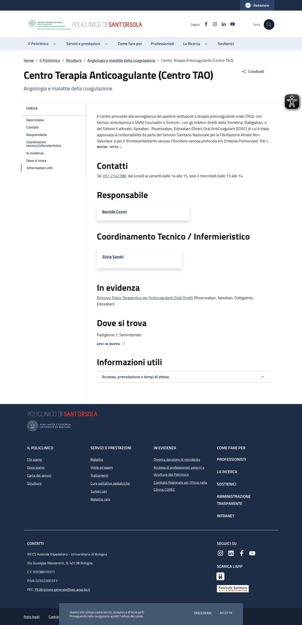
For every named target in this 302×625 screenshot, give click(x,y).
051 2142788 (114, 176)
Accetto (226, 613)
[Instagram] (220, 552)
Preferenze (203, 613)
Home (29, 60)
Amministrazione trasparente (234, 499)
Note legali (32, 616)
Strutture (74, 60)
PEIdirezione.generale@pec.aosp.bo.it (62, 589)
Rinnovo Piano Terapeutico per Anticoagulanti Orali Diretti (145, 298)
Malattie (96, 459)
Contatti (36, 543)
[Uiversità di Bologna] (151, 425)
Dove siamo (35, 467)
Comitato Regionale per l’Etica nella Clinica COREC (180, 486)
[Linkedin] (231, 552)
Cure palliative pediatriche (110, 483)
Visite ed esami (101, 467)
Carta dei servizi (39, 475)
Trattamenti (99, 475)
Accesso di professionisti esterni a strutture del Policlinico (179, 471)
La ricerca (227, 472)
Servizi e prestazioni (110, 448)
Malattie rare (100, 499)
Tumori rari (98, 491)
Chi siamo (34, 459)
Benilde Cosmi (114, 211)
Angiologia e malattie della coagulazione (121, 60)
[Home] (109, 24)
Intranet (225, 516)
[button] (257, 5)
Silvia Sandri (113, 256)
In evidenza (165, 448)
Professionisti (231, 459)
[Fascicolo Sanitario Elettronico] (233, 588)
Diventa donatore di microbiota (177, 459)
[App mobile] (220, 575)
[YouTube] (252, 552)
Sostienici (226, 484)
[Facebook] (241, 552)
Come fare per (231, 448)
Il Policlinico (50, 60)
